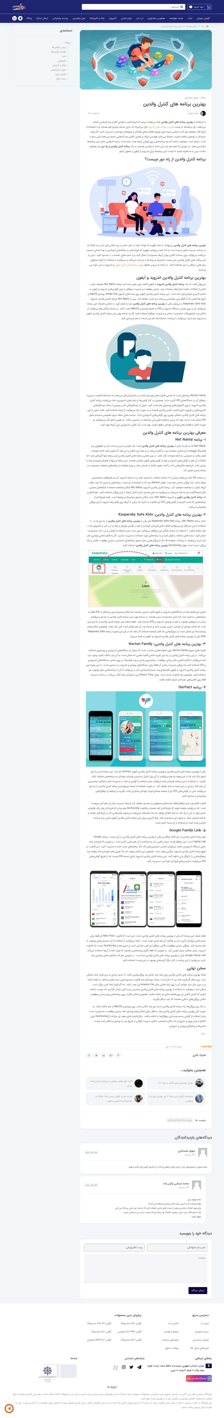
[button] (200, 7)
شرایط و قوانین (171, 1332)
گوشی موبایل (203, 18)
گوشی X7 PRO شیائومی (129, 1332)
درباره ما (205, 1323)
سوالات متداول (172, 1348)
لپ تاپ (139, 18)
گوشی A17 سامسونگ (101, 1332)
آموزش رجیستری (200, 1340)
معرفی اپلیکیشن (192, 97)
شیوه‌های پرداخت (170, 1340)
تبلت (190, 18)
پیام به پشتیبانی (60, 18)
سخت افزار (61, 79)
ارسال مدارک (42, 18)
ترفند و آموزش (59, 65)
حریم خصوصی (202, 1332)
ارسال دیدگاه (198, 1290)
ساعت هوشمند (176, 18)
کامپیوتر (112, 18)
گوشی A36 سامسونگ (130, 1340)
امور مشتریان (79, 18)
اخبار (64, 56)
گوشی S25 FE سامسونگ (99, 1323)
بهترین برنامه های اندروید (161, 127)
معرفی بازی (60, 74)
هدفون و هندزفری (156, 18)
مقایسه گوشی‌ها (58, 52)
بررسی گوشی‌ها (59, 47)
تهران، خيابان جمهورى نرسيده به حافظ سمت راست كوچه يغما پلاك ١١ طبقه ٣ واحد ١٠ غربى (175, 1368)
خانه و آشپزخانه (97, 18)
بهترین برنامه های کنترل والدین (180, 1120)
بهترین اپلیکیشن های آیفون (129, 265)
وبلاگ (29, 18)
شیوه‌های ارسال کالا (199, 1348)
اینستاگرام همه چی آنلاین (196, 1378)
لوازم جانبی (126, 18)
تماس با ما (173, 1323)
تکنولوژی (62, 61)
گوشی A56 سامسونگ (130, 1323)
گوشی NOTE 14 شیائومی (99, 1340)
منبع (204, 1033)
